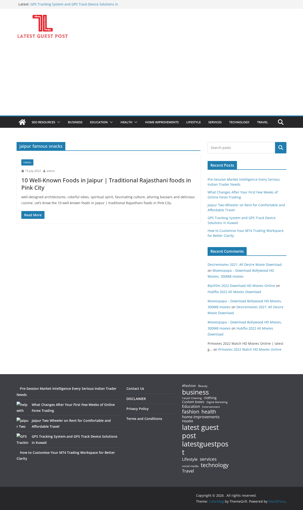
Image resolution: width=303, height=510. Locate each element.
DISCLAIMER (136, 398)
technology (215, 465)
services (208, 459)
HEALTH (126, 122)
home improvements (201, 416)
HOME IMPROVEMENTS (162, 122)
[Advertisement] (151, 80)
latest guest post (200, 431)
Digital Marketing (216, 402)
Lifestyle (190, 459)
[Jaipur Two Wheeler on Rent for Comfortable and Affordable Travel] (22, 423)
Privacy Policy (137, 408)
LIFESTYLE (193, 122)
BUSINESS (75, 122)
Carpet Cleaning (192, 398)
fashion (190, 412)
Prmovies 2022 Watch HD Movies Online (249, 349)
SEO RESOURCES (43, 122)
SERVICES (215, 122)
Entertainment (211, 407)
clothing (210, 398)
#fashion (189, 386)
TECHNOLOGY (239, 122)
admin (51, 171)
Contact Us (135, 388)
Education (191, 406)
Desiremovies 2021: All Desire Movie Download (245, 264)
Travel (188, 470)
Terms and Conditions (144, 418)
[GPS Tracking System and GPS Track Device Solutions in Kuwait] (22, 439)
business (195, 392)
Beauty (202, 386)
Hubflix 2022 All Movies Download (234, 291)
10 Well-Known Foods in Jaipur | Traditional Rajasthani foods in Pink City (106, 183)
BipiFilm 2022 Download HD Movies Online (241, 285)
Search (280, 147)
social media (190, 466)
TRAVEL (262, 122)
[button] (57, 122)
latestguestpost (205, 448)
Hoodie (187, 421)
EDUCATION (99, 122)
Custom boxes (193, 402)
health (208, 412)
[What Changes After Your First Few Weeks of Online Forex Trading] (22, 408)
